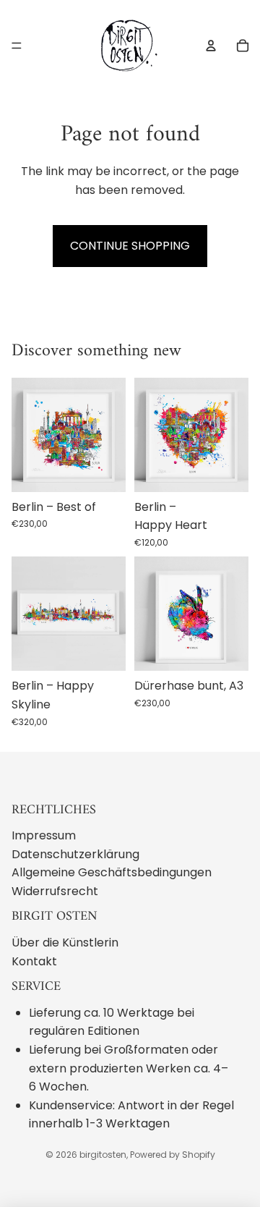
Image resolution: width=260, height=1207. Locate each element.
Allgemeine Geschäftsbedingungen (112, 872)
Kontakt (34, 961)
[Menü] (16, 45)
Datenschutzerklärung (75, 854)
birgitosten (102, 1154)
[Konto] (211, 46)
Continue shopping (130, 245)
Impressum (44, 835)
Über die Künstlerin (65, 942)
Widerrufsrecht (55, 891)
